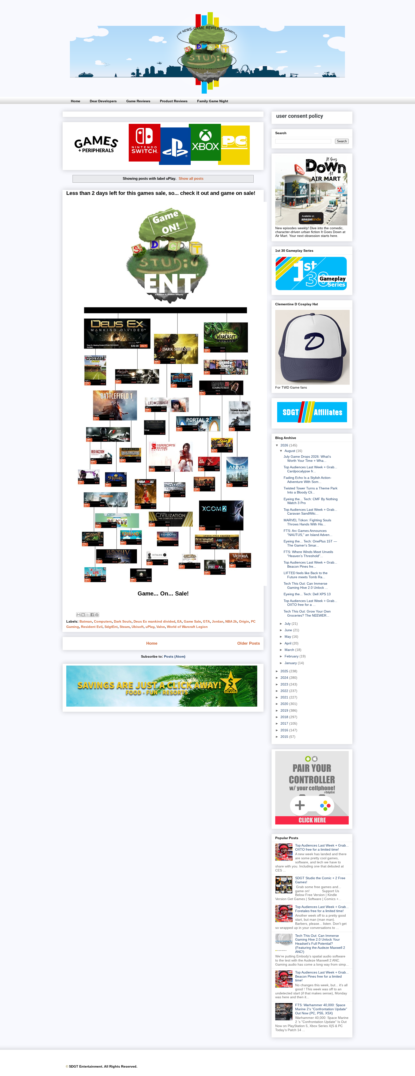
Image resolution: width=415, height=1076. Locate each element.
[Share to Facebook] (92, 614)
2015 (285, 737)
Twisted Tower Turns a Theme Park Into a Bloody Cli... (310, 490)
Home (75, 101)
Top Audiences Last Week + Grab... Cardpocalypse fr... (310, 469)
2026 (285, 445)
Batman (85, 621)
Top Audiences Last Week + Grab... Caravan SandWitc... (310, 512)
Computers (103, 621)
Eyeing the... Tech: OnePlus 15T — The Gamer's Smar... (310, 543)
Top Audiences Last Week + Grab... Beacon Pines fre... (310, 564)
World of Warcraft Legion (187, 627)
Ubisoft (138, 627)
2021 (285, 697)
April (288, 643)
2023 (285, 684)
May (288, 636)
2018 (285, 717)
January (291, 663)
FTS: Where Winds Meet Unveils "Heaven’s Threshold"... (308, 554)
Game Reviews (138, 101)
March (290, 650)
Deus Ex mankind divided (154, 621)
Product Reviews (174, 101)
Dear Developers (103, 101)
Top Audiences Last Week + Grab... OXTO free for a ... (310, 603)
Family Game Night (212, 101)
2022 (285, 691)
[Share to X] (87, 614)
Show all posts (191, 178)
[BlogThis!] (83, 614)
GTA (206, 621)
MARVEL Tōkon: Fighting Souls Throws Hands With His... (307, 522)
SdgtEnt (111, 627)
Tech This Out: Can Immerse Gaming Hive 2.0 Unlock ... (306, 585)
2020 (285, 704)
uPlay (150, 627)
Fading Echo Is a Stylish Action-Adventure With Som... (307, 480)
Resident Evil (92, 627)
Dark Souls (123, 621)
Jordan (217, 621)
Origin (244, 621)
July (288, 623)
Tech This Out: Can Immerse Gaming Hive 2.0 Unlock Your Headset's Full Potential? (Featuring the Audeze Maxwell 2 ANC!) (320, 944)
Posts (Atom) (174, 656)
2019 (285, 710)
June (289, 630)
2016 (285, 730)
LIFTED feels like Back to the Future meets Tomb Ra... (306, 575)
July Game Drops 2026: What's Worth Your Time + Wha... (307, 459)
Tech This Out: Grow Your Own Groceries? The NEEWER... (307, 613)
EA (179, 621)
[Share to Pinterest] (96, 614)
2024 (285, 677)
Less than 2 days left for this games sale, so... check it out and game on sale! (160, 193)
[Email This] (78, 614)
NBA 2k (231, 621)
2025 (285, 671)
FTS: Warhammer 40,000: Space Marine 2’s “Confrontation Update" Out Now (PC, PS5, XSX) (321, 1009)
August (290, 451)
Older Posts (248, 643)
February (292, 656)
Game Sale (192, 621)
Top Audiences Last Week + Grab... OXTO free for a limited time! (322, 847)
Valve (160, 627)
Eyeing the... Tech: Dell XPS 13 (307, 594)
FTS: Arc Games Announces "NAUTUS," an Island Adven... (308, 533)
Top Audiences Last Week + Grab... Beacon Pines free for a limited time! (322, 976)
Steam (125, 627)
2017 (285, 723)
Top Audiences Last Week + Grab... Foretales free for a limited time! (322, 909)
